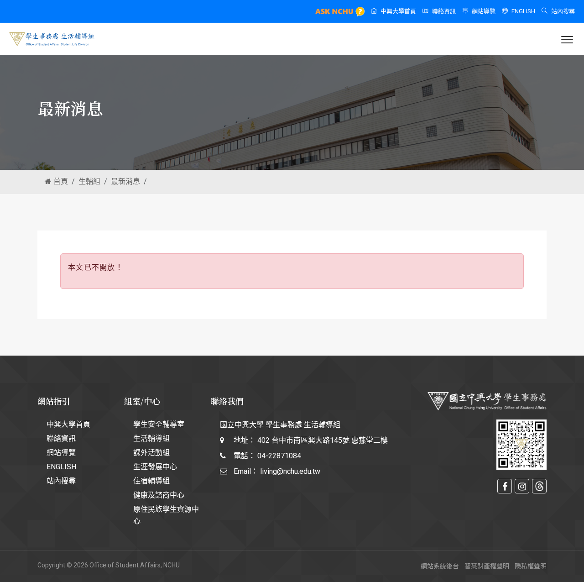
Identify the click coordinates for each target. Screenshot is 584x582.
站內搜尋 (563, 11)
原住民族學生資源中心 (166, 515)
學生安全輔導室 (158, 424)
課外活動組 (151, 452)
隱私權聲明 (531, 566)
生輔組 (89, 181)
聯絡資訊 (444, 11)
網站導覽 (483, 11)
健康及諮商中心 (158, 495)
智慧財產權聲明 (486, 566)
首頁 (60, 181)
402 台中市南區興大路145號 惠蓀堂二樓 (322, 440)
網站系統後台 (440, 566)
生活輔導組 (151, 438)
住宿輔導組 (151, 481)
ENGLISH (523, 11)
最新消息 (125, 181)
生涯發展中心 (155, 466)
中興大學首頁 (398, 11)
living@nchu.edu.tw (290, 471)
